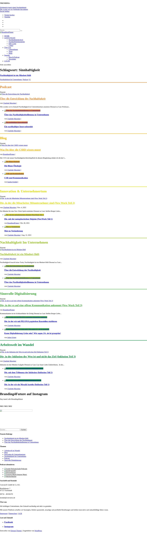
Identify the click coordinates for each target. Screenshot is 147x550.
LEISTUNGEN (9, 38)
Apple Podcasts (22, 469)
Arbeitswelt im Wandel (12, 450)
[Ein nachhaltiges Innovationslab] (16, 122)
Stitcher (13, 476)
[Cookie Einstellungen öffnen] (16, 549)
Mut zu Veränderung (13, 231)
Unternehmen (13, 49)
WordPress (38, 531)
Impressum (3, 513)
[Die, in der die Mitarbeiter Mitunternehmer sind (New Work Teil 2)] (23, 198)
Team (10, 51)
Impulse (7, 55)
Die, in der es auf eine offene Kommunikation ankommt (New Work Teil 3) (41, 305)
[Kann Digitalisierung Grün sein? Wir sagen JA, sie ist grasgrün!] (26, 329)
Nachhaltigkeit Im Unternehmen (11, 79)
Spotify (13, 471)
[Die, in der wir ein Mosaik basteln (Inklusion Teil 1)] (22, 380)
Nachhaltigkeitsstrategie (17, 42)
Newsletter (12, 59)
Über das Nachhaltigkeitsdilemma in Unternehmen (26, 115)
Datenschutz (13, 513)
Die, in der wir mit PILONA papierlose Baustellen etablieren (30, 321)
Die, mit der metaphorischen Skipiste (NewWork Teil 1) (28, 219)
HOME (6, 36)
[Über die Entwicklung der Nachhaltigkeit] (15, 94)
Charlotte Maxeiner (9, 103)
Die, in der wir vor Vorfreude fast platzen (14, 9)
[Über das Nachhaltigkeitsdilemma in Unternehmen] (22, 110)
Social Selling (4, 11)
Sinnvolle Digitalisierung (12, 460)
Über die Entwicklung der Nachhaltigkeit (23, 98)
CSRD (11, 46)
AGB (20, 513)
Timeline (7, 17)
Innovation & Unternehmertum (14, 454)
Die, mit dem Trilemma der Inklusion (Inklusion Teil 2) (28, 372)
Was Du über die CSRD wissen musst (20, 149)
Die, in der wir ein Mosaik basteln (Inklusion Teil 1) (26, 384)
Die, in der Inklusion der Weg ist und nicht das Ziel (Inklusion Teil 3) (38, 356)
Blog (6, 452)
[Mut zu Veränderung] (12, 227)
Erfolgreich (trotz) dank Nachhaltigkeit (13, 7)
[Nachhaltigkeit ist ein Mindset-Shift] (13, 250)
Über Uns (7, 47)
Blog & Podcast (14, 57)
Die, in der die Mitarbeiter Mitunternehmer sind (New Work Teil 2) (37, 203)
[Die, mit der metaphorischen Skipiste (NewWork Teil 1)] (24, 215)
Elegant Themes (16, 531)
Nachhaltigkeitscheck (16, 40)
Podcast (25, 79)
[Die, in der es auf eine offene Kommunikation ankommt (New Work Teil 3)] (26, 301)
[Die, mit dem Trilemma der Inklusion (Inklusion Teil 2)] (23, 368)
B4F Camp (12, 44)
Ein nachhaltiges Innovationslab (18, 126)
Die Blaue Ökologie (12, 166)
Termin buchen (9, 15)
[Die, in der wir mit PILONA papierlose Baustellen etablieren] (25, 317)
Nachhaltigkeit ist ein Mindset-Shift (15, 75)
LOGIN (7, 61)
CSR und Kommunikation (16, 178)
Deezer (13, 473)
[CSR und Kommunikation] (14, 174)
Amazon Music (21, 474)
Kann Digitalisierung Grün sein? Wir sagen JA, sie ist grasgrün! (32, 333)
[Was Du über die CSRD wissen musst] (14, 145)
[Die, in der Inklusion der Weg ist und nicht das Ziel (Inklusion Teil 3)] (24, 352)
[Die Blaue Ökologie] (12, 162)
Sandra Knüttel (12, 182)
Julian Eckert (11, 337)
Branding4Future (9, 154)
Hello (10, 53)
